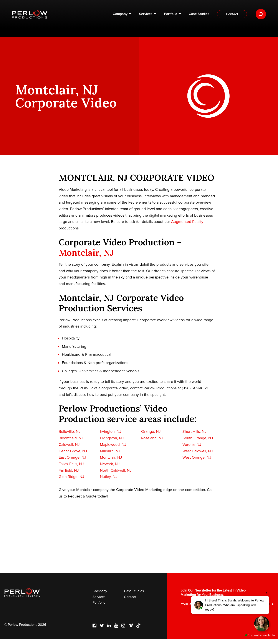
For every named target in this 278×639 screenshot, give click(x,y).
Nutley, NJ (108, 476)
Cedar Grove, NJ (73, 451)
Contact (232, 14)
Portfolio (170, 14)
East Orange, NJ (72, 457)
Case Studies (199, 14)
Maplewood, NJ (113, 444)
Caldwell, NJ (69, 444)
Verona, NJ (191, 444)
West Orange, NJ (196, 457)
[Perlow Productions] (30, 14)
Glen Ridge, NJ (71, 476)
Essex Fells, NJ (71, 463)
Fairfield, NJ (69, 470)
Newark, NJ (110, 463)
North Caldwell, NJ (116, 470)
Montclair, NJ (86, 252)
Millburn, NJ (110, 451)
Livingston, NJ (112, 438)
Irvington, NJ (110, 431)
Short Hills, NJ (194, 431)
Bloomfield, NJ (71, 438)
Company (120, 14)
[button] (230, 605)
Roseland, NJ (152, 438)
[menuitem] (122, 14)
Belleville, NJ (70, 431)
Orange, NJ (151, 431)
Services (145, 14)
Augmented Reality (187, 221)
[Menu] (261, 14)
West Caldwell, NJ (197, 451)
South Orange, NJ (197, 438)
